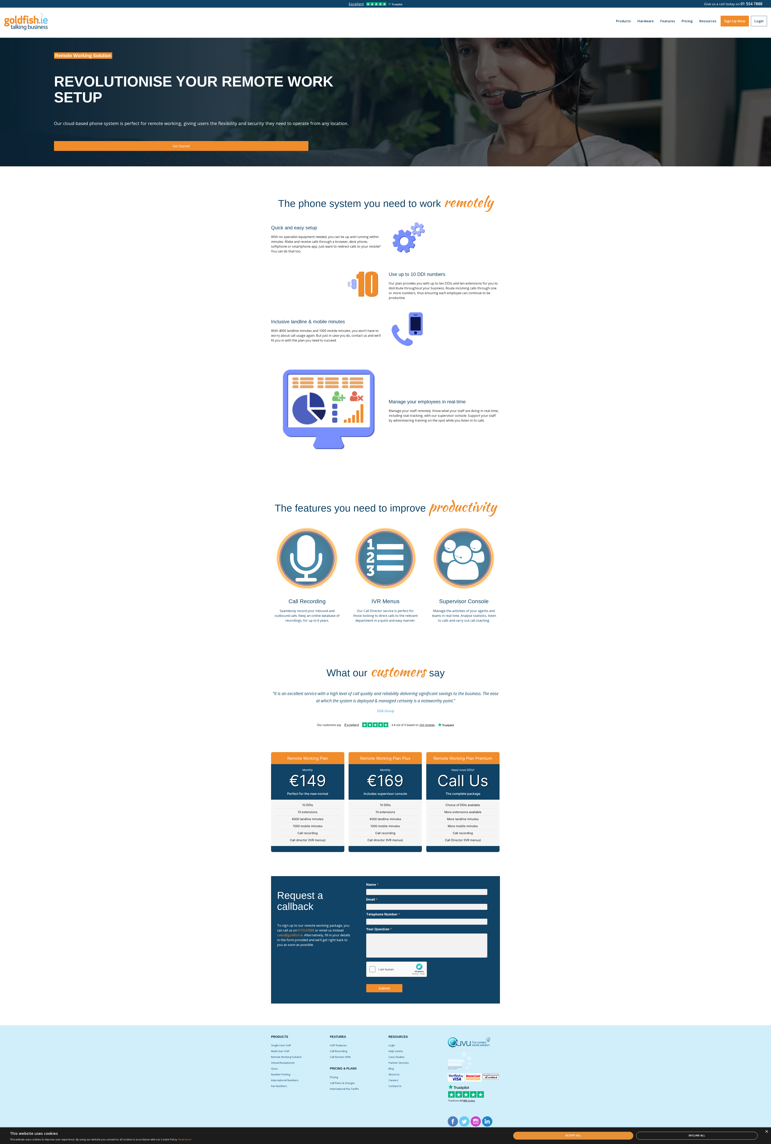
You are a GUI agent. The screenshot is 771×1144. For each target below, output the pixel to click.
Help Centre (396, 1051)
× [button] (766, 1131)
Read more (185, 1139)
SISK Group (385, 711)
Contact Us (395, 1086)
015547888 (305, 930)
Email (372, 899)
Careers (393, 1080)
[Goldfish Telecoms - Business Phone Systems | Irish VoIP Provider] (26, 20)
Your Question (379, 929)
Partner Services (399, 1063)
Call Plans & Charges (342, 1083)
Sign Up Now (734, 21)
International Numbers (285, 1080)
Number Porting (280, 1074)
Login (759, 21)
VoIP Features (338, 1045)
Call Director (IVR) (340, 1057)
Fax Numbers (279, 1086)
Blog (391, 1068)
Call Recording (338, 1051)
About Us (394, 1074)
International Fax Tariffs (344, 1089)
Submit (384, 988)
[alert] (385, 1135)
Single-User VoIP (281, 1045)
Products (623, 21)
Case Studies (397, 1057)
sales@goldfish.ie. (290, 935)
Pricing (334, 1077)
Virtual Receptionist (283, 1063)
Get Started (181, 146)
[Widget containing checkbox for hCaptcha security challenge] (396, 969)
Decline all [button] (697, 1135)
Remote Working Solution (286, 1057)
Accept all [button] (573, 1135)
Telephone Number (383, 914)
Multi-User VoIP (280, 1051)
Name (372, 884)
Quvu (274, 1068)
